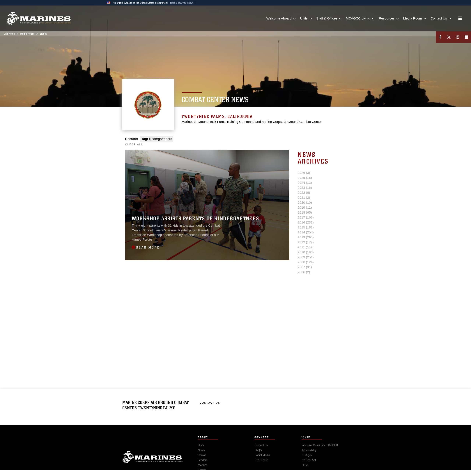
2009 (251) (306, 257)
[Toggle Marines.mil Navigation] (460, 18)
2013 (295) (306, 237)
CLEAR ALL (134, 144)
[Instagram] (457, 37)
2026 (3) (304, 173)
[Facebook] (440, 37)
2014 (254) (306, 232)
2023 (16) (305, 187)
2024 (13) (305, 183)
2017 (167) (306, 217)
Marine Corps (152, 457)
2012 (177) (306, 242)
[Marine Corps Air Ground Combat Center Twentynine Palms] (38, 18)
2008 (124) (306, 262)
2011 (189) (306, 247)
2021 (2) (304, 197)
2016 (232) (306, 222)
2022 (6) (304, 192)
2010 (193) (306, 252)
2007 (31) (305, 267)
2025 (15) (305, 178)
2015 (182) (306, 227)
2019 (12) (305, 207)
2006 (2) (304, 272)
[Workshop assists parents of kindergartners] (207, 205)
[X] (449, 37)
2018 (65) (305, 212)
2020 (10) (305, 202)
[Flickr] (466, 37)
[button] (183, 3)
